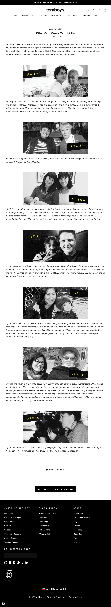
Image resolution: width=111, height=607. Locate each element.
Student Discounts (11, 538)
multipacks (43, 15)
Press (75, 538)
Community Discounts (12, 534)
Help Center (9, 522)
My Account (8, 513)
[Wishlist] (99, 10)
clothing (76, 15)
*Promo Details (45, 534)
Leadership (77, 530)
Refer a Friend (44, 530)
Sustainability (44, 526)
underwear (24, 15)
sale (95, 15)
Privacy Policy (75, 597)
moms (51, 29)
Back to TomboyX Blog (57, 489)
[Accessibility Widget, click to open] (3, 603)
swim (68, 15)
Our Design (43, 522)
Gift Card (7, 526)
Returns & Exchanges (12, 518)
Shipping (7, 530)
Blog (75, 522)
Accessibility (78, 513)
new (15, 15)
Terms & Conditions (56, 597)
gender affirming (56, 15)
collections (86, 15)
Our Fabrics (43, 518)
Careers (76, 526)
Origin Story (78, 534)
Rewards (76, 542)
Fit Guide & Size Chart (47, 513)
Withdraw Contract (11, 542)
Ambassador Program (81, 518)
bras (33, 15)
